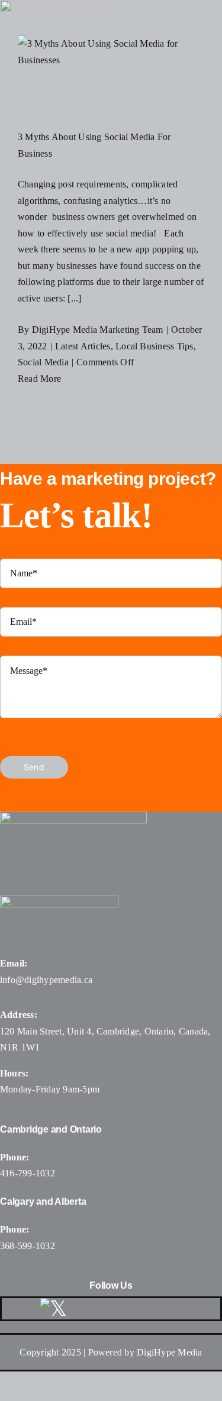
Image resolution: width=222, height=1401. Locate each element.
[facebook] (87, 1308)
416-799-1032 (27, 1173)
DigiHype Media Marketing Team (97, 330)
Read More (39, 379)
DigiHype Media (169, 1352)
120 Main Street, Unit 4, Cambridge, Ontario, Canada (104, 1031)
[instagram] (116, 1308)
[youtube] (144, 1308)
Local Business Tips (154, 346)
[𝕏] (53, 1308)
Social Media (43, 362)
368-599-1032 (27, 1246)
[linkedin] (173, 1308)
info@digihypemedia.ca (46, 980)
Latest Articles (83, 346)
